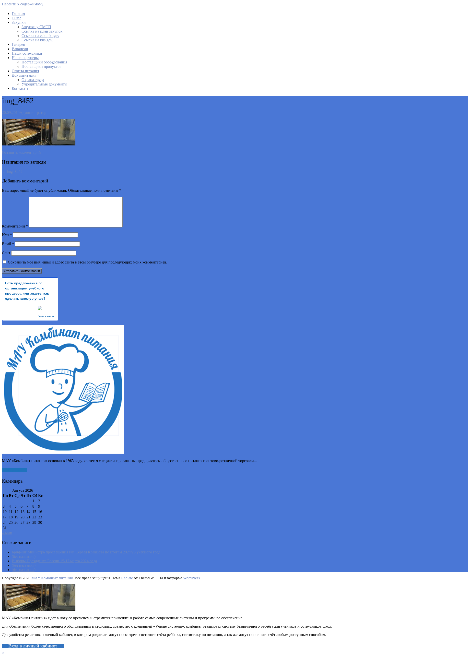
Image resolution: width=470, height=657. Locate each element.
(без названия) (23, 556)
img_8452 (12, 171)
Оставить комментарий (21, 152)
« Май (7, 533)
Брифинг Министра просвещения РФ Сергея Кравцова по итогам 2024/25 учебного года (86, 552)
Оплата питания (25, 71)
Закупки (19, 22)
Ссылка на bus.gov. (37, 40)
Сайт (6, 253)
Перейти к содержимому (22, 4)
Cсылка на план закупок (42, 31)
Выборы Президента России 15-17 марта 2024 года (54, 561)
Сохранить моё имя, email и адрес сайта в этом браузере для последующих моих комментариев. (87, 262)
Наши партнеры (25, 58)
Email (8, 244)
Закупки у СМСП (36, 27)
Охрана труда (33, 80)
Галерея (18, 44)
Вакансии (20, 49)
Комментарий (15, 226)
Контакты (20, 88)
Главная (18, 14)
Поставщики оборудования (44, 62)
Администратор (33, 112)
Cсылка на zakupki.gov (40, 36)
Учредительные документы (44, 84)
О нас (16, 18)
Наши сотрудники (27, 53)
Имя (7, 235)
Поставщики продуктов (41, 66)
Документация (24, 75)
